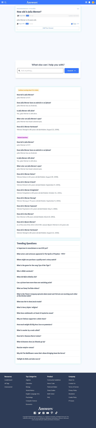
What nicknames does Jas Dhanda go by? (31, 342)
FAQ (48, 397)
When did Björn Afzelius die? (27, 277)
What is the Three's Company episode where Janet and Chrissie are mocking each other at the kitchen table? (47, 295)
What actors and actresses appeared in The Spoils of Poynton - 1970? (41, 254)
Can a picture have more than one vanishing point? (34, 283)
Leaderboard (8, 380)
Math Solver (50, 394)
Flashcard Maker (52, 387)
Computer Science (31, 401)
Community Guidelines (54, 380)
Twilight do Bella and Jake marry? (28, 359)
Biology (28, 387)
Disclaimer (72, 394)
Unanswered (8, 387)
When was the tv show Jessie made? (29, 302)
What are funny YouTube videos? (28, 288)
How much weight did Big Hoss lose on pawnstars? (34, 325)
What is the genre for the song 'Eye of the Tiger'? (34, 265)
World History (30, 390)
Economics (29, 404)
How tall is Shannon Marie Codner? (29, 336)
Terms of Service (74, 387)
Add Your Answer (48, 28)
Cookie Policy (73, 397)
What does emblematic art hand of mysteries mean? (35, 313)
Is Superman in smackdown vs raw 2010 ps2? (32, 248)
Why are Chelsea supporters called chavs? (31, 319)
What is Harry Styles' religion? (27, 307)
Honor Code (51, 383)
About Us (71, 380)
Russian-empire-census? (25, 347)
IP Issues (71, 401)
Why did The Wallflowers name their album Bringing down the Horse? (41, 353)
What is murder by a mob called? (28, 330)
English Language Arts (32, 394)
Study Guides (51, 390)
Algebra (28, 380)
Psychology (29, 397)
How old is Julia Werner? (29, 11)
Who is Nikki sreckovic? (25, 271)
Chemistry (29, 383)
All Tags (6, 383)
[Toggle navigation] (2, 2)
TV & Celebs (32, 8)
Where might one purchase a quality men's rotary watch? (36, 260)
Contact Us (72, 383)
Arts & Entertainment (22, 8)
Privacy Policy (73, 390)
